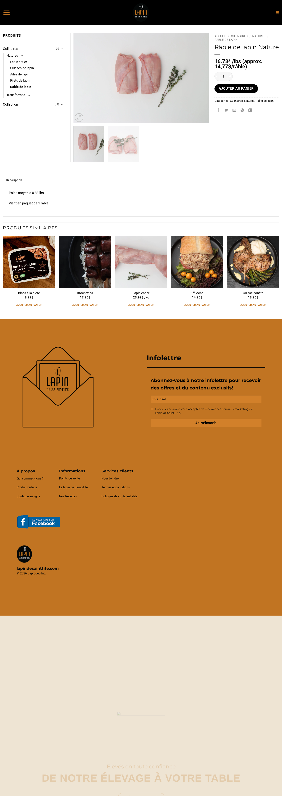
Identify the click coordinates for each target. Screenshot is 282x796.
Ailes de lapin (19, 74)
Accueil (220, 36)
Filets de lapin (20, 80)
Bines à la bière (29, 293)
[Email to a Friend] (234, 110)
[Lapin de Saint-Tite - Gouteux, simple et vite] (141, 12)
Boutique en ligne (28, 496)
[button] (6, 12)
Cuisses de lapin (22, 68)
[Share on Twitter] (226, 110)
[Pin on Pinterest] (242, 110)
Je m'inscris (206, 423)
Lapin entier (18, 62)
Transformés (16, 95)
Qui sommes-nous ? (30, 478)
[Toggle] (62, 48)
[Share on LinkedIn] (250, 110)
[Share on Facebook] (218, 110)
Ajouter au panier (236, 88)
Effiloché (197, 293)
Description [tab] (14, 180)
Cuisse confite (253, 293)
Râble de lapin (225, 40)
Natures (259, 36)
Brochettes (85, 293)
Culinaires (239, 36)
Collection (10, 104)
